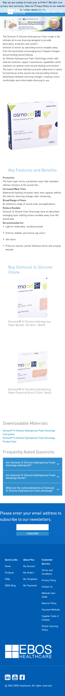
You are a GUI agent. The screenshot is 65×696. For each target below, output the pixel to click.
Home (8, 566)
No (44, 9)
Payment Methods (51, 609)
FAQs (7, 579)
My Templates (30, 579)
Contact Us (47, 586)
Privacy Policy (49, 580)
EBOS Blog (10, 585)
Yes (40, 9)
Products (9, 572)
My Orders (28, 572)
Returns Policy (49, 603)
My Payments (30, 585)
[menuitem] (32, 677)
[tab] (32, 464)
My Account (29, 566)
